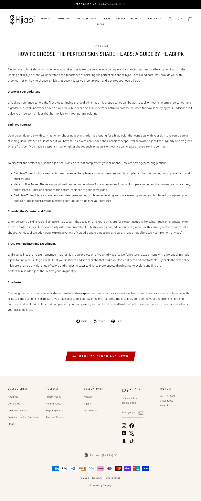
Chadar (153, 18)
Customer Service (17, 410)
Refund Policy (53, 403)
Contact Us (14, 403)
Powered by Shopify (100, 485)
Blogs (100, 24)
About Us (13, 396)
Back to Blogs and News (103, 356)
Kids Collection (84, 18)
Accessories (90, 410)
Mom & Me (63, 18)
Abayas (44, 18)
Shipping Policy (54, 410)
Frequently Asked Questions (23, 417)
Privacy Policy (53, 396)
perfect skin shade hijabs (24, 271)
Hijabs (135, 18)
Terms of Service (55, 417)
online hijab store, (29, 75)
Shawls (120, 18)
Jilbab (106, 18)
